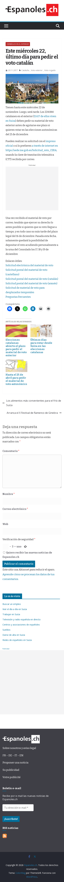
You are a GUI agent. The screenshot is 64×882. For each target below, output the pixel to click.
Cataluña (25, 70)
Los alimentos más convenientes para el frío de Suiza (33, 403)
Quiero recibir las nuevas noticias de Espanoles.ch (27, 555)
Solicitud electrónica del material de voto (29, 265)
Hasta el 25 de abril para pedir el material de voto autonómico (16, 379)
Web (5, 524)
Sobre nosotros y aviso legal (19, 748)
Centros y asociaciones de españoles (21, 624)
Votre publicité (11, 777)
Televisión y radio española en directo (21, 619)
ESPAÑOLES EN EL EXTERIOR (18, 44)
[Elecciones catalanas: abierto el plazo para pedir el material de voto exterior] (16, 331)
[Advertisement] (32, 188)
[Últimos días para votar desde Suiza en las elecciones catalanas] (41, 331)
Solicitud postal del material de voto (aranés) (31, 283)
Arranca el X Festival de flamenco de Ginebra (32, 413)
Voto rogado (50, 70)
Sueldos (6, 629)
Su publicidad (10, 770)
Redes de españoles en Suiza (17, 640)
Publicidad (5, 649)
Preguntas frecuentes (18, 296)
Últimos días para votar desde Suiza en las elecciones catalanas (41, 346)
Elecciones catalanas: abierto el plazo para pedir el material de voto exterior (16, 347)
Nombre (8, 494)
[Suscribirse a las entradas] (4, 836)
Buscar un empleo (11, 604)
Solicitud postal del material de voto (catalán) (32, 278)
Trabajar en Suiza (11, 614)
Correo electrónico (15, 509)
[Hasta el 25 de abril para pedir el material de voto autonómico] (16, 366)
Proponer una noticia (15, 762)
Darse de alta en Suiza (13, 634)
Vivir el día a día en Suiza (14, 609)
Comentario (10, 451)
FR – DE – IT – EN (12, 755)
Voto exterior (37, 70)
